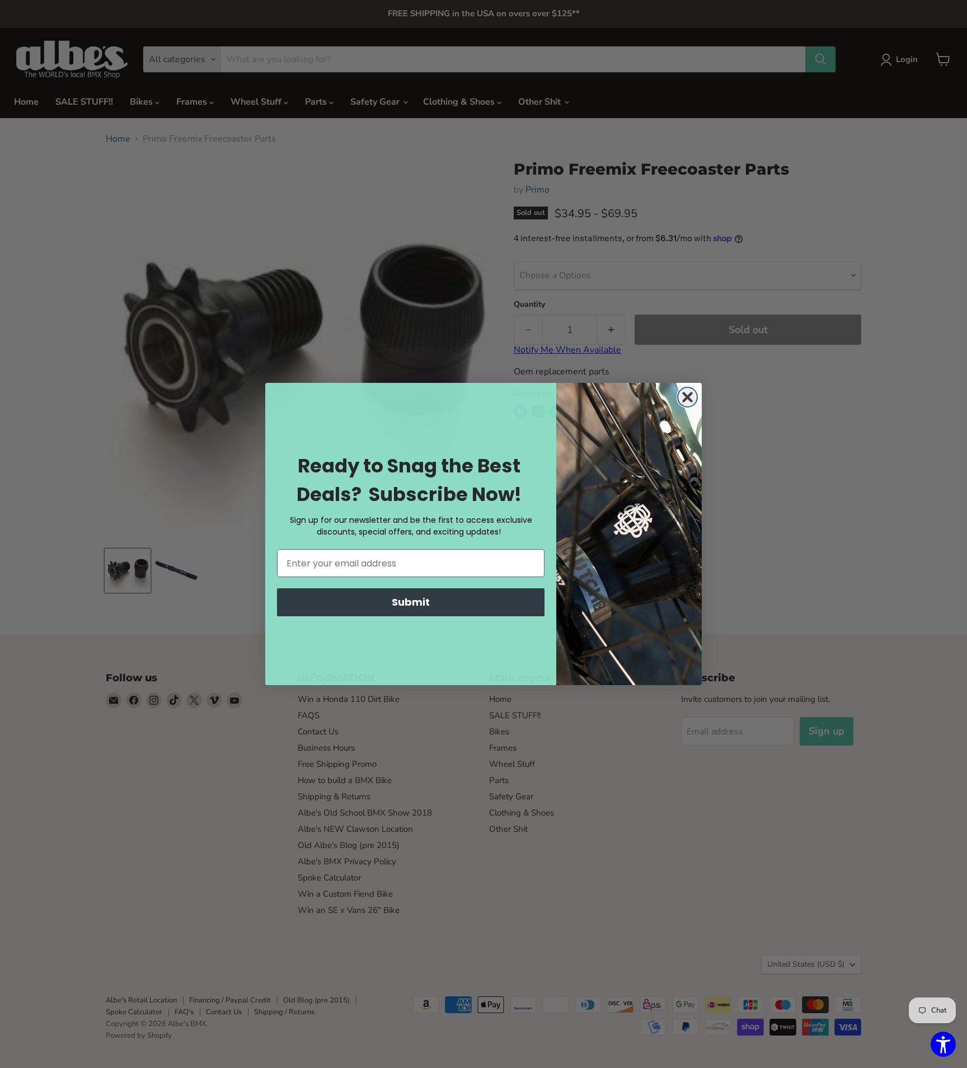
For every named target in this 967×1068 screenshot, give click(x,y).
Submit (411, 602)
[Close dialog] (687, 397)
